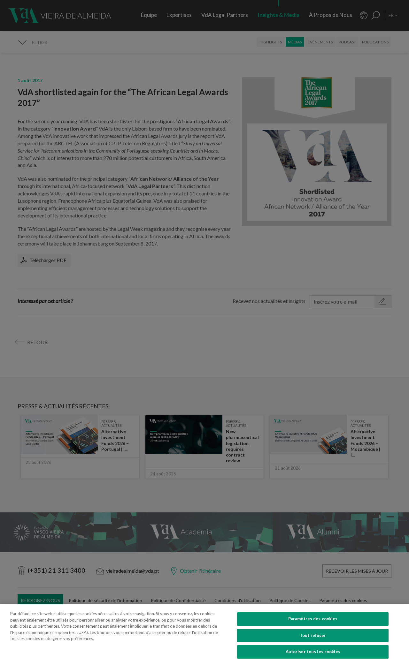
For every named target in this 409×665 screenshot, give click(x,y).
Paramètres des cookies (313, 618)
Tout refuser (313, 635)
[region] (204, 634)
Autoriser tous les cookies (313, 651)
